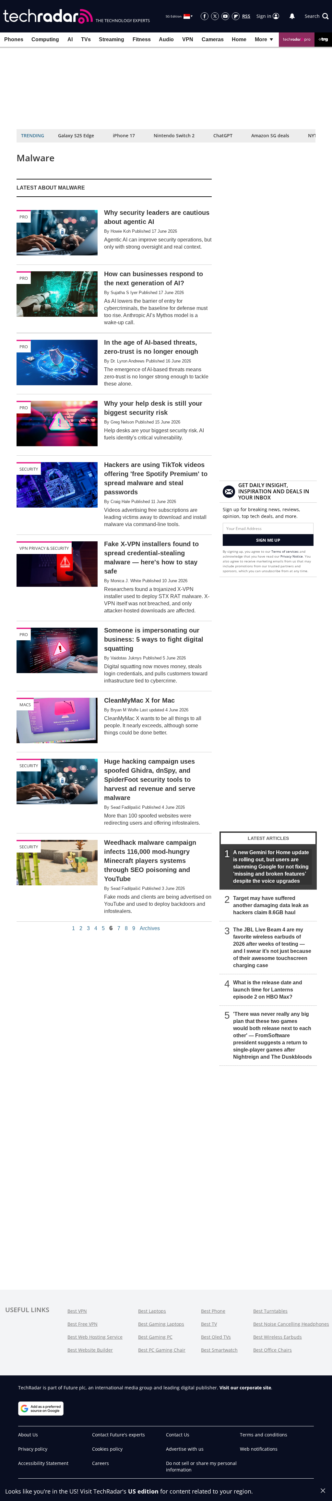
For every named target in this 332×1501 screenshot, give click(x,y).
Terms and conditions (263, 1435)
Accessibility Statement (43, 1463)
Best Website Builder (90, 1350)
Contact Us (177, 1435)
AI (70, 39)
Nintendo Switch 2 (174, 135)
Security (28, 469)
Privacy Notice (291, 556)
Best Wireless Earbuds (277, 1337)
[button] (317, 16)
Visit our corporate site (245, 1387)
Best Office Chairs (272, 1350)
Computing (45, 39)
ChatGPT (222, 135)
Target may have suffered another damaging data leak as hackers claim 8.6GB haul (271, 905)
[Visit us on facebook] (204, 16)
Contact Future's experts (118, 1435)
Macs (25, 704)
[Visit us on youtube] (225, 16)
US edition (143, 1491)
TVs (86, 39)
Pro (23, 217)
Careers (100, 1463)
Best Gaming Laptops (161, 1324)
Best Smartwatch (219, 1350)
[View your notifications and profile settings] (292, 16)
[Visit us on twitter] (215, 16)
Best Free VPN (82, 1324)
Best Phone (213, 1311)
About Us (28, 1435)
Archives (150, 928)
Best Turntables (270, 1311)
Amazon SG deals (270, 135)
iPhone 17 (124, 135)
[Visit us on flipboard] (236, 16)
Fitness (142, 39)
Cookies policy (107, 1449)
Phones (13, 39)
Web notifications (259, 1449)
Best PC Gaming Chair (161, 1350)
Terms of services (285, 551)
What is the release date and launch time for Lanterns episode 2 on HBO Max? (267, 990)
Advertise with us (185, 1449)
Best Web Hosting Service (95, 1337)
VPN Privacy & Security (44, 548)
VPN (187, 39)
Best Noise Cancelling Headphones (291, 1324)
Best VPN (77, 1311)
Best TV (209, 1324)
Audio (166, 39)
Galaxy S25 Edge (76, 135)
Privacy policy (32, 1449)
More (261, 39)
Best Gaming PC (155, 1337)
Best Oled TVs (216, 1337)
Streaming (111, 39)
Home (239, 39)
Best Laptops (152, 1311)
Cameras (213, 39)
